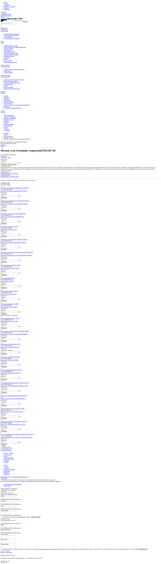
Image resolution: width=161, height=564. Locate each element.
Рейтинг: (4, 145)
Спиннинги (7, 100)
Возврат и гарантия (9, 6)
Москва (3, 552)
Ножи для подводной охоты (12, 88)
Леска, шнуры (8, 103)
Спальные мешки (9, 124)
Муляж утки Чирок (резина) (9, 294)
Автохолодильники (9, 116)
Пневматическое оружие (11, 53)
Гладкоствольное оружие (11, 54)
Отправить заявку (35, 517)
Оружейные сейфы (9, 51)
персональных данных (23, 517)
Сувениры (7, 130)
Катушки (6, 99)
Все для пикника (9, 115)
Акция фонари (8, 37)
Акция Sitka (7, 71)
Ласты (6, 85)
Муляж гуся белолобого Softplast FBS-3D (12, 216)
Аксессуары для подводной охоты (14, 79)
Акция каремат (8, 72)
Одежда (6, 128)
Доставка (6, 5)
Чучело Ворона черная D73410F (10, 268)
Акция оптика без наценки (11, 34)
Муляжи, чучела (8, 137)
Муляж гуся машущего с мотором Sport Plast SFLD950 (16, 255)
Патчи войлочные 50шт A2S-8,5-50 (11, 373)
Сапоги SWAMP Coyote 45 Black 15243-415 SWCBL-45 (16, 437)
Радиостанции (8, 125)
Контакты (7, 9)
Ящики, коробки (9, 102)
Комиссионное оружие (10, 62)
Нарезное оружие (9, 56)
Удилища (6, 106)
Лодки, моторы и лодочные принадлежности (17, 105)
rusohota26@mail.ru (6, 14)
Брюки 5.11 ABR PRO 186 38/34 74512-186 (13, 424)
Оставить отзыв (143, 549)
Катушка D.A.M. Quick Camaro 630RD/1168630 (14, 334)
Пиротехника (8, 50)
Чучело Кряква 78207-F (7, 281)
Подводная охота (9, 459)
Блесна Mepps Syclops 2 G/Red (9, 321)
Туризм (6, 462)
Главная (6, 133)
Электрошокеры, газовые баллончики (15, 47)
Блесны (6, 96)
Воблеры (6, 97)
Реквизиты (7, 471)
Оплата (6, 3)
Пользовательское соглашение (12, 484)
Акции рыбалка (8, 457)
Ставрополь (8, 552)
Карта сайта (7, 485)
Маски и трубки (8, 87)
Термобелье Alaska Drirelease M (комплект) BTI (14, 386)
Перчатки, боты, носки (10, 81)
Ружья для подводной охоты (12, 82)
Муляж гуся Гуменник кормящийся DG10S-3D (14, 191)
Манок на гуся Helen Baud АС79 (10, 347)
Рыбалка (6, 460)
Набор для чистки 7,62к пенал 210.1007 (12, 411)
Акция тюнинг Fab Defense (12, 38)
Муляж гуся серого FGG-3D (9, 229)
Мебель (6, 122)
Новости (6, 8)
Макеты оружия (8, 48)
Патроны (6, 57)
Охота (5, 134)
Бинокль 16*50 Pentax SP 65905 (10, 360)
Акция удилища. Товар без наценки (14, 69)
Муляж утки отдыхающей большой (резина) (13, 242)
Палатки (6, 121)
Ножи (5, 59)
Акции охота (7, 454)
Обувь (6, 127)
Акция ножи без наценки (11, 35)
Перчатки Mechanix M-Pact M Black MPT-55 (13, 398)
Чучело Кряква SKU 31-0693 (9, 307)
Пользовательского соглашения (48, 549)
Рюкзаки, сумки (8, 119)
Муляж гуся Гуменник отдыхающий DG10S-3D (14, 204)
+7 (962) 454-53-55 (6, 15)
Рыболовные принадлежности (12, 108)
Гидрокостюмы (8, 84)
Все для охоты (8, 60)
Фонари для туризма (10, 118)
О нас (5, 2)
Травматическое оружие (11, 45)
